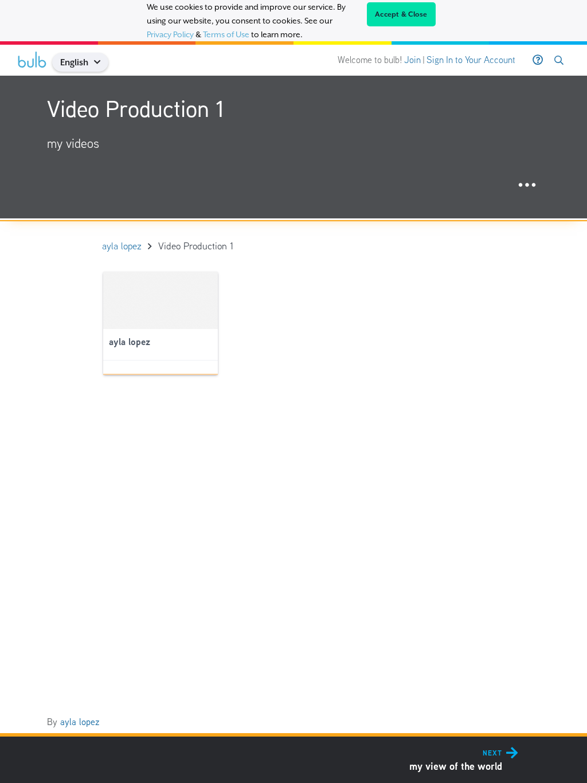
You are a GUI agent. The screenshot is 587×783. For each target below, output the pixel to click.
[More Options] (527, 185)
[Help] (538, 60)
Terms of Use (226, 34)
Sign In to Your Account (470, 59)
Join (412, 59)
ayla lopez (80, 722)
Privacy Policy (170, 34)
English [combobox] (74, 62)
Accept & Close (401, 14)
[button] (102, 62)
